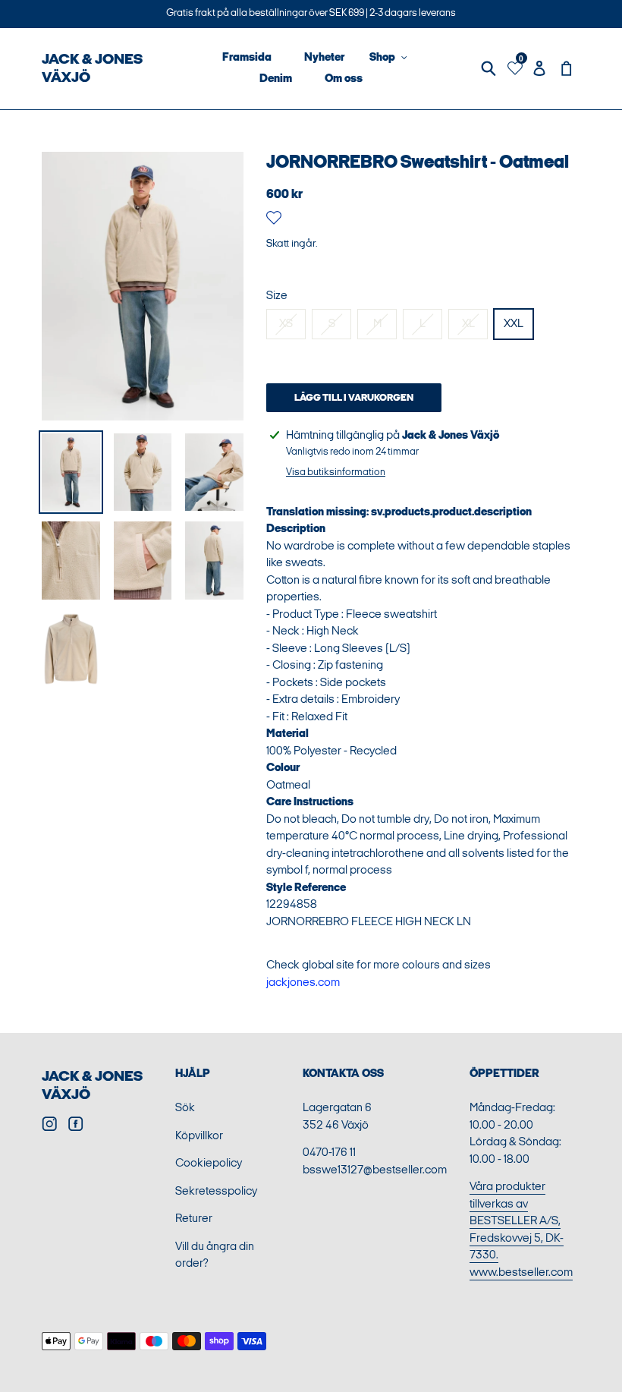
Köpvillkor (199, 1136)
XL (468, 324)
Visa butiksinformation (335, 472)
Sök (185, 1108)
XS (286, 324)
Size (276, 295)
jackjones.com (303, 982)
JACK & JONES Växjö (92, 68)
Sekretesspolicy (216, 1191)
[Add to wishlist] (273, 221)
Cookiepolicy (208, 1163)
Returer (193, 1218)
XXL (513, 324)
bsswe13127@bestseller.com (375, 1170)
